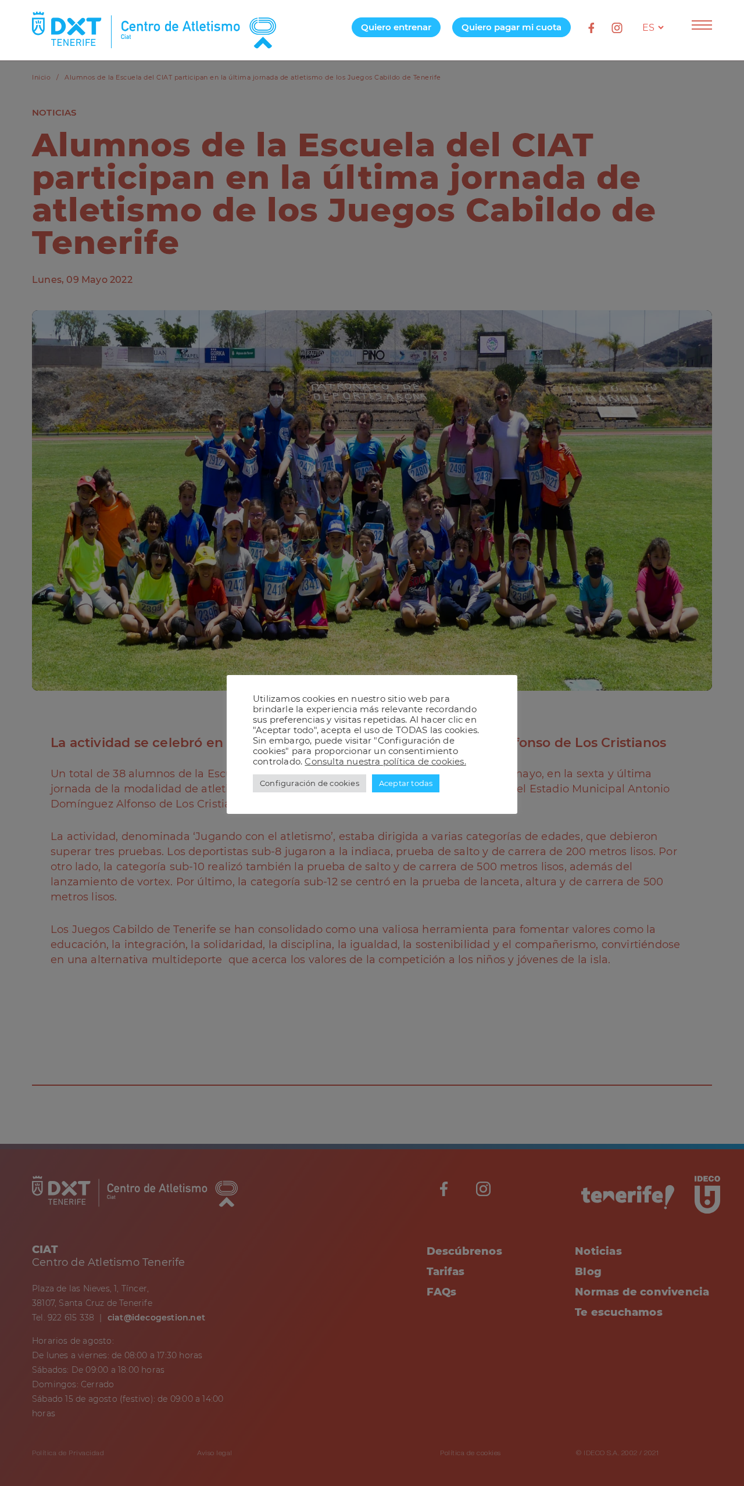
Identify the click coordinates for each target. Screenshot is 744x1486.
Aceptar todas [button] (406, 783)
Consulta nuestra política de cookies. (385, 761)
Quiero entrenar (396, 27)
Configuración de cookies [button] (309, 783)
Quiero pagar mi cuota (511, 27)
